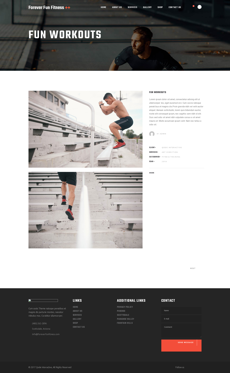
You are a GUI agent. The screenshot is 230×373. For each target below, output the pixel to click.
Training (175, 157)
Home (75, 307)
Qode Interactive (172, 147)
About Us (77, 311)
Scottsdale (123, 315)
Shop (75, 323)
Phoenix (121, 311)
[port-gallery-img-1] (85, 129)
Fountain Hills (125, 323)
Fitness (166, 157)
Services (77, 315)
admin (163, 134)
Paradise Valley (125, 319)
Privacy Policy (125, 307)
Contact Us (79, 327)
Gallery (77, 319)
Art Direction (170, 152)
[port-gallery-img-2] (85, 210)
